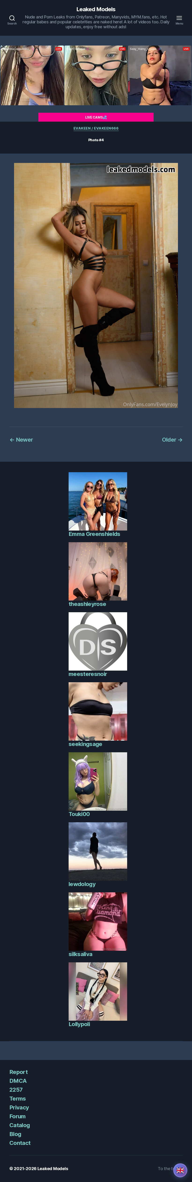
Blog (15, 1134)
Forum (17, 1116)
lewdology (82, 884)
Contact (19, 1143)
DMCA (17, 1080)
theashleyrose (87, 604)
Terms (17, 1098)
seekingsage (85, 744)
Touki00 (79, 814)
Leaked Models (95, 9)
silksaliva (80, 954)
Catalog (19, 1125)
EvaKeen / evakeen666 (96, 128)
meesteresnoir (88, 674)
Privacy (19, 1107)
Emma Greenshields (94, 534)
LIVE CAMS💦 (96, 117)
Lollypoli (79, 1024)
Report (18, 1072)
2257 (15, 1089)
